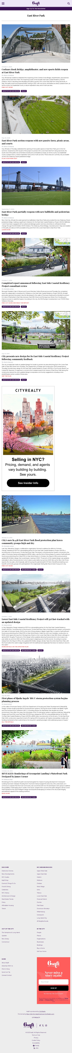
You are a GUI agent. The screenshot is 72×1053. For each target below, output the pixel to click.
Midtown (39, 880)
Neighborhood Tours (29, 569)
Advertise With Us (7, 966)
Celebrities (5, 889)
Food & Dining (6, 886)
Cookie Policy (36, 1040)
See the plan (6, 376)
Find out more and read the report (15, 303)
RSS (37, 1048)
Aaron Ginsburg (9, 75)
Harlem (39, 877)
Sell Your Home (41, 951)
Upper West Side (42, 871)
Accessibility (36, 1043)
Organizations (41, 939)
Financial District (42, 899)
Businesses (40, 942)
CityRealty (42, 1011)
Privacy (36, 1038)
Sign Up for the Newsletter (36, 8)
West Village (41, 886)
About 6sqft (5, 962)
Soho (38, 889)
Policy (24, 91)
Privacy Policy (49, 1000)
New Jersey (5, 939)
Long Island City (42, 918)
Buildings (39, 945)
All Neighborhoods (42, 921)
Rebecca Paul (8, 779)
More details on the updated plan (15, 646)
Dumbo (39, 902)
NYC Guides (5, 877)
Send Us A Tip (6, 972)
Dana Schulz (8, 625)
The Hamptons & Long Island (11, 932)
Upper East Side (42, 874)
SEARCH (69, 3)
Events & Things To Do (9, 883)
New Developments (8, 874)
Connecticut (5, 942)
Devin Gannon (8, 362)
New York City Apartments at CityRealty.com (40, 1014)
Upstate (4, 935)
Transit (4, 908)
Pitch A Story (6, 969)
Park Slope (40, 905)
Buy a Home (41, 948)
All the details (8, 722)
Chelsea (39, 883)
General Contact (7, 975)
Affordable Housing (8, 905)
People (39, 932)
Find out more (7, 87)
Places (39, 935)
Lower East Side (42, 896)
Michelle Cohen (9, 289)
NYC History (5, 893)
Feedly (37, 1045)
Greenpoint (40, 915)
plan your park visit (9, 158)
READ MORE (6, 793)
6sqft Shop (5, 880)
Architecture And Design (11, 91)
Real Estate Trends (7, 899)
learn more (6, 230)
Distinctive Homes (7, 871)
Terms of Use (36, 1035)
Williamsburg (41, 912)
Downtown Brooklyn (43, 908)
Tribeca (39, 893)
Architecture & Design (8, 896)
